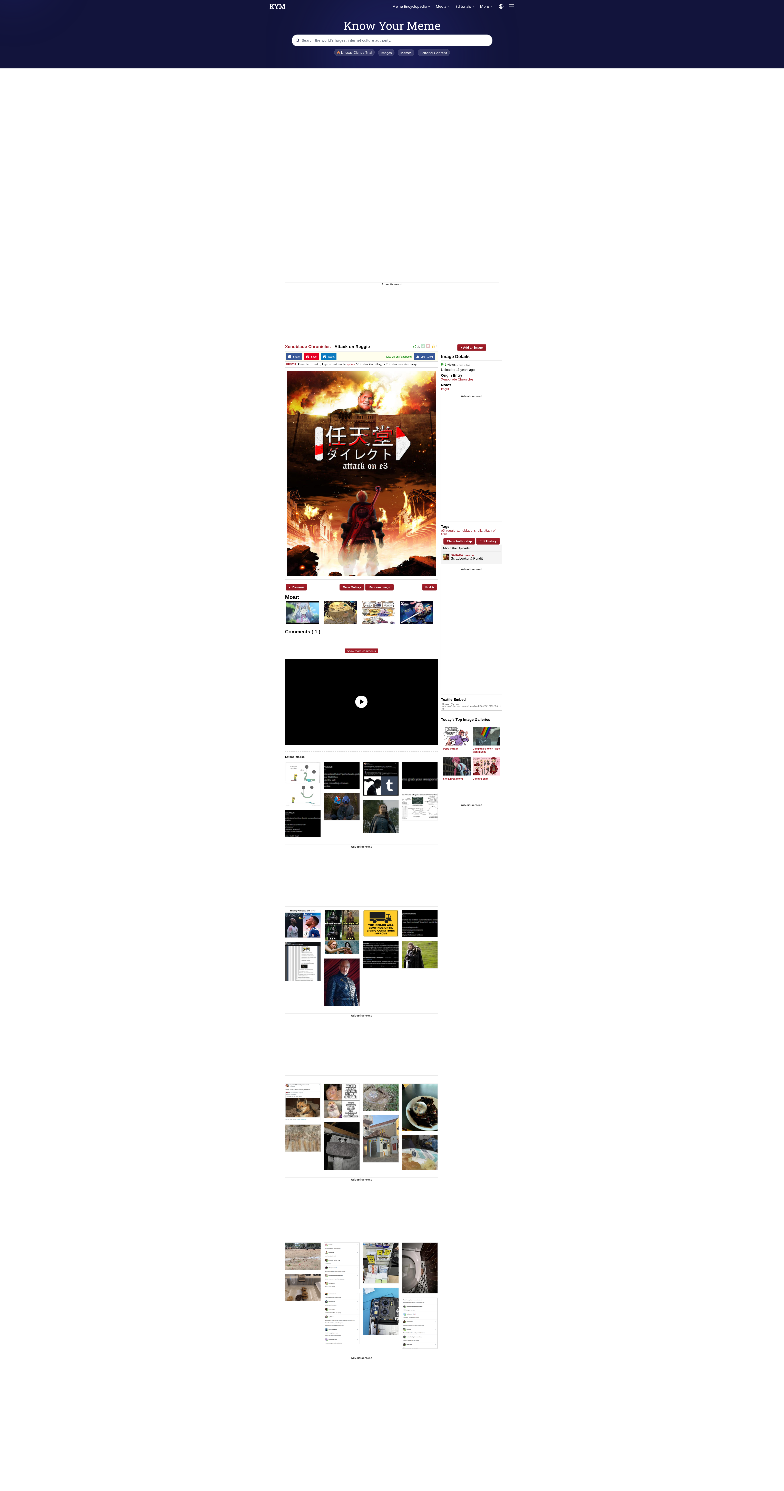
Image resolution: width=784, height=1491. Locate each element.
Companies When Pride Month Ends (486, 750)
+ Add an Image (472, 347)
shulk (478, 530)
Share (295, 356)
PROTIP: (291, 364)
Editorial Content (433, 53)
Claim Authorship (459, 541)
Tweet (330, 356)
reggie (450, 530)
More (484, 6)
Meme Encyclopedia (409, 6)
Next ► (429, 587)
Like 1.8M (426, 356)
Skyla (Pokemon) (453, 778)
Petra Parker (450, 748)
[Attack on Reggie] (361, 473)
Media (441, 6)
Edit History (488, 541)
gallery (351, 364)
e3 (443, 530)
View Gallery (352, 587)
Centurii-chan (480, 778)
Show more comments (361, 651)
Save (313, 356)
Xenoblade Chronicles (308, 346)
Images (386, 53)
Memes (406, 53)
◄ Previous (296, 587)
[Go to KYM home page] (277, 8)
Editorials (463, 6)
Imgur (445, 389)
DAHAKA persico (462, 555)
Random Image (379, 587)
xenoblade (464, 530)
